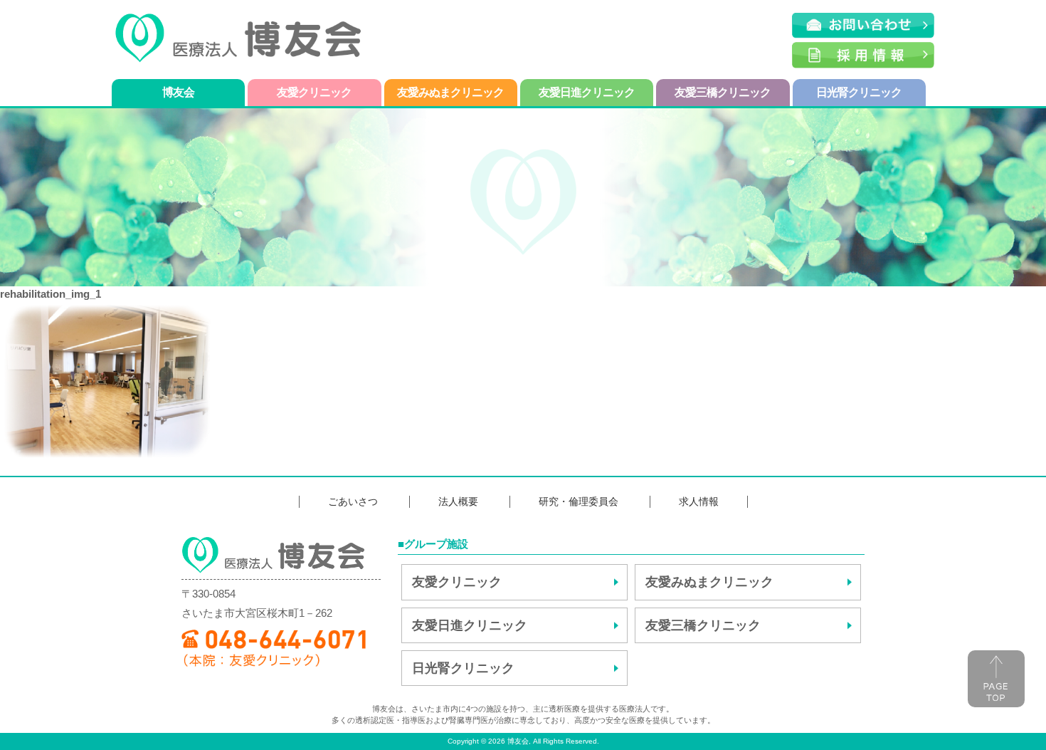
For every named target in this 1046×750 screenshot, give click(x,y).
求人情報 (699, 501)
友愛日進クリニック (587, 92)
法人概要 (458, 501)
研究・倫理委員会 (578, 501)
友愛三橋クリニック (723, 92)
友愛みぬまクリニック (450, 92)
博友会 (178, 92)
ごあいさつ (353, 501)
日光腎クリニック (859, 92)
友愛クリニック (314, 92)
